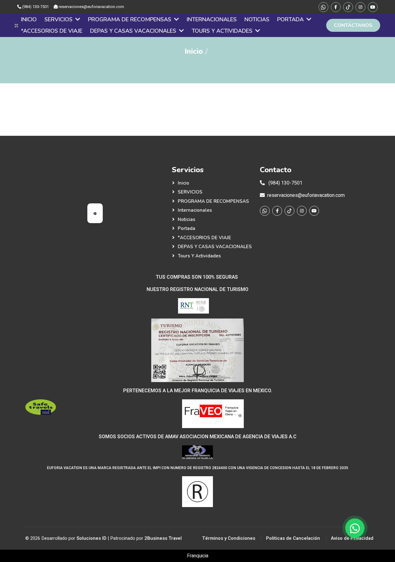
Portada (291, 19)
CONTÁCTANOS (353, 25)
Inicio (194, 51)
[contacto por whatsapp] (323, 7)
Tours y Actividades (223, 31)
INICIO (29, 19)
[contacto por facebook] (336, 7)
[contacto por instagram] (360, 7)
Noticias (256, 19)
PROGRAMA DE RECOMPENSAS (130, 19)
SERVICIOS (59, 19)
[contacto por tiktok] (348, 7)
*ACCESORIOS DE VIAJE (51, 31)
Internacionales (212, 19)
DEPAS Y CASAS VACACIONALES (134, 31)
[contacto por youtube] (373, 7)
